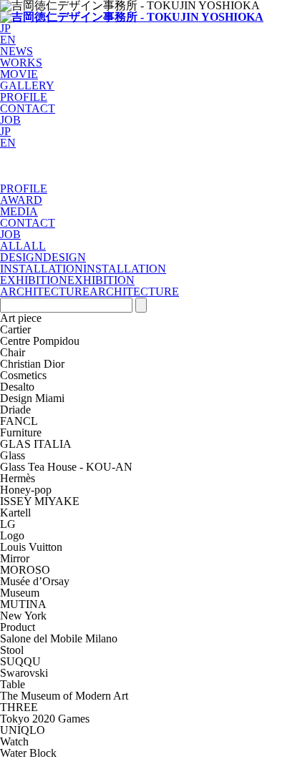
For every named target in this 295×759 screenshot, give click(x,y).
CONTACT (27, 108)
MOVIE (19, 74)
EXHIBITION (33, 280)
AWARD (21, 200)
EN (8, 40)
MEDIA (19, 211)
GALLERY (27, 85)
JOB (10, 120)
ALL (11, 246)
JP (5, 28)
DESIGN (21, 257)
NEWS (16, 51)
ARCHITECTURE (45, 291)
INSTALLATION (41, 269)
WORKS (21, 63)
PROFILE (23, 97)
